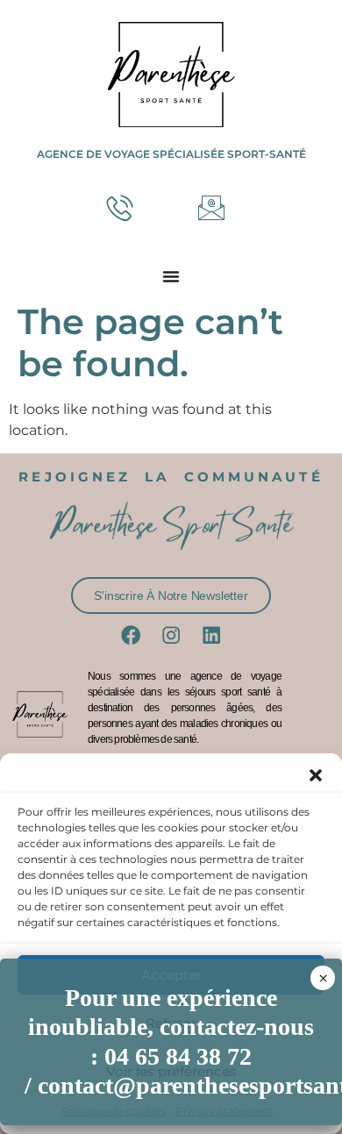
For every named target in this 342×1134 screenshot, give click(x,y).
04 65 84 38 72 (178, 1056)
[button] (315, 775)
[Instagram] (171, 635)
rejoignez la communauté (170, 476)
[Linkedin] (211, 635)
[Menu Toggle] (171, 276)
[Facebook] (130, 635)
